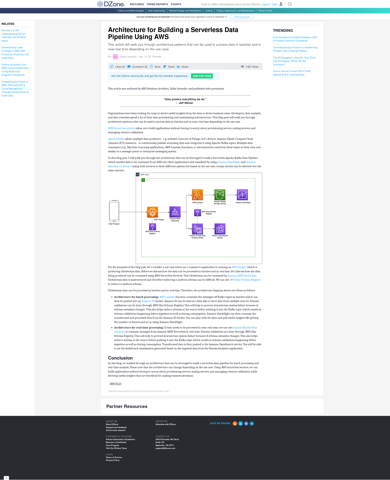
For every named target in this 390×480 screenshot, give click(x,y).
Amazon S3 (148, 301)
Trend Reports (157, 4)
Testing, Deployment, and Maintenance (235, 10)
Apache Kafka (116, 139)
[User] (281, 4)
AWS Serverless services (121, 128)
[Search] (289, 4)
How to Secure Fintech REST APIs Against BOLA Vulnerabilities (292, 73)
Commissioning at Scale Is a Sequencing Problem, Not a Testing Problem (295, 49)
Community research (116, 430)
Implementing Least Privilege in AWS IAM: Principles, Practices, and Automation (15, 53)
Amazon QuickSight (228, 162)
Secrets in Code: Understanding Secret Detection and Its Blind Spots (14, 35)
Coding (208, 10)
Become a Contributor (116, 442)
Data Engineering (156, 10)
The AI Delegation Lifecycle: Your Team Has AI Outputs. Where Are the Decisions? (294, 61)
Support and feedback (116, 427)
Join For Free (202, 76)
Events (176, 4)
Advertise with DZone (166, 424)
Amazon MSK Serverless (242, 275)
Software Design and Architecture (185, 10)
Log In (265, 4)
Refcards (137, 4)
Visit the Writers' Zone (116, 448)
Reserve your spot (242, 16)
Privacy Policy (112, 460)
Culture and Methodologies (131, 10)
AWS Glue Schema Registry (245, 279)
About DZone (112, 424)
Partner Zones (265, 10)
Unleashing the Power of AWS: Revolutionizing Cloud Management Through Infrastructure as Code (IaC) (15, 88)
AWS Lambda (167, 297)
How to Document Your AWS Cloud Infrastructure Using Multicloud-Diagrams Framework (15, 70)
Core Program (112, 445)
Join (274, 4)
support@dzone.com (165, 448)
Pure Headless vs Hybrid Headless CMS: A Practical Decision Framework (295, 39)
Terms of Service (114, 457)
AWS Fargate (239, 267)
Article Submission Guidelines (120, 439)
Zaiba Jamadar (128, 56)
